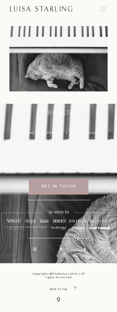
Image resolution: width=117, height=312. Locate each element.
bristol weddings (58, 156)
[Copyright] (58, 300)
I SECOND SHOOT (82, 133)
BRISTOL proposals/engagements (59, 144)
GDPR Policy (57, 166)
